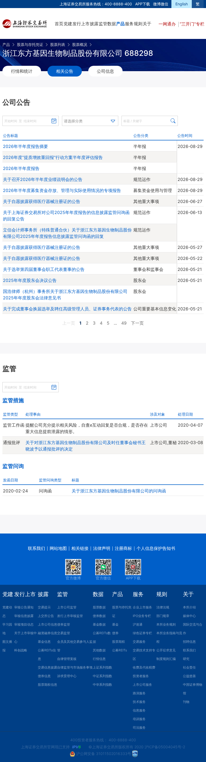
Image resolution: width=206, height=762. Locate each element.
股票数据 (99, 607)
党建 (68, 23)
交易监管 (63, 633)
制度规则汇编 (166, 659)
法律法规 (162, 607)
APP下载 (142, 4)
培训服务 (139, 719)
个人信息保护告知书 (156, 548)
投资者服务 (141, 676)
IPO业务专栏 (142, 616)
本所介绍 (189, 607)
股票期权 (118, 642)
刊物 (186, 702)
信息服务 (139, 710)
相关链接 (80, 548)
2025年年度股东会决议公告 (30, 280)
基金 (115, 624)
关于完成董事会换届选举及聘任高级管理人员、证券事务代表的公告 (67, 308)
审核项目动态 (24, 624)
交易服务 (139, 642)
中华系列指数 (102, 685)
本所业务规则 (166, 624)
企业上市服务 (142, 607)
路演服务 (139, 693)
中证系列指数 (102, 676)
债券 (115, 633)
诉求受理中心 (66, 676)
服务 (129, 23)
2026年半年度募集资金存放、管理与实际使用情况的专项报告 (62, 190)
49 (124, 323)
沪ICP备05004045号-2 (165, 747)
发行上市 (81, 23)
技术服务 (139, 702)
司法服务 (139, 727)
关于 (147, 23)
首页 (59, 23)
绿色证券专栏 (142, 633)
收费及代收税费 (144, 667)
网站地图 (58, 548)
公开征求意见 (166, 650)
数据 (111, 23)
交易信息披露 (47, 667)
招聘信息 (189, 642)
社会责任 (189, 667)
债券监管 (63, 624)
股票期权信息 (47, 685)
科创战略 (20, 650)
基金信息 (44, 642)
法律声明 (101, 548)
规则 (138, 23)
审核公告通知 (24, 607)
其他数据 (99, 650)
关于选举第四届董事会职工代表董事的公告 (43, 269)
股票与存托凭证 (30, 44)
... (115, 323)
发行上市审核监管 (70, 616)
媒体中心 (189, 616)
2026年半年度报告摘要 (25, 146)
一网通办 (168, 24)
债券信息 (44, 676)
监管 (103, 23)
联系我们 (36, 548)
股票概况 (79, 44)
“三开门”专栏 (192, 24)
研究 (186, 659)
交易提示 (44, 607)
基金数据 (99, 624)
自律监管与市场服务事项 (75, 667)
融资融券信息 (47, 633)
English (181, 4)
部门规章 (162, 616)
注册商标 (123, 548)
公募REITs (119, 650)
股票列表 (57, 44)
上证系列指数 (102, 667)
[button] (90, 121)
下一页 (137, 323)
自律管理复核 (66, 659)
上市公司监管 (66, 607)
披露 (94, 23)
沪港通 (137, 624)
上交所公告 (46, 616)
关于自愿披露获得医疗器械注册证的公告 (41, 201)
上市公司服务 (142, 685)
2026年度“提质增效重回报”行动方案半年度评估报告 (53, 157)
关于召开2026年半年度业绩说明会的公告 (42, 179)
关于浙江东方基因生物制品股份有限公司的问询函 (119, 491)
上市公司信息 (47, 624)
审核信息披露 (24, 616)
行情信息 (99, 659)
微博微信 (160, 4)
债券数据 (99, 616)
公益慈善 (189, 676)
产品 (120, 23)
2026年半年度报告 (21, 168)
